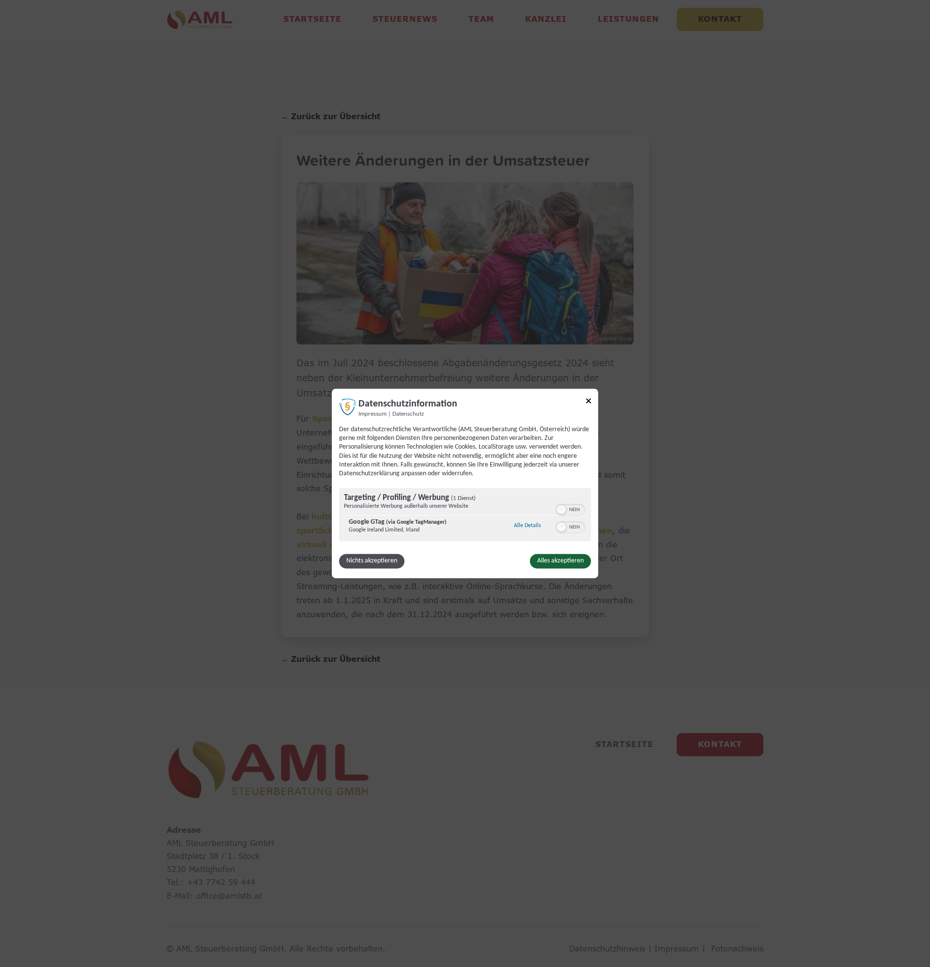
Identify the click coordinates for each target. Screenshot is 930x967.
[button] (561, 510)
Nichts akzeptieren (371, 561)
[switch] (570, 509)
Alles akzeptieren (560, 561)
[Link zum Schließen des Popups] (588, 402)
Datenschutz (408, 414)
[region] (465, 516)
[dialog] (465, 483)
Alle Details (527, 526)
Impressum (372, 414)
